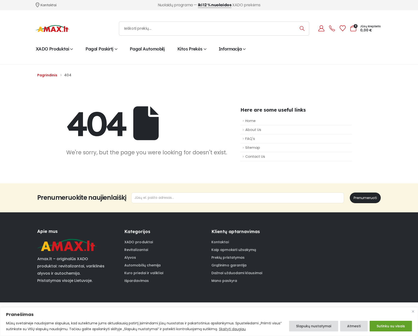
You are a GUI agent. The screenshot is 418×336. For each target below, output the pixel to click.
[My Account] (321, 28)
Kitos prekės (189, 49)
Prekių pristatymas (228, 257)
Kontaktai (220, 242)
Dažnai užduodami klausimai (236, 273)
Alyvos (130, 257)
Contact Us (255, 156)
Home (250, 120)
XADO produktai (52, 49)
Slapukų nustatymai (313, 326)
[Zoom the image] (67, 241)
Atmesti (354, 326)
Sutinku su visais (391, 326)
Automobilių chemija (142, 265)
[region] (209, 321)
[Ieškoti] (302, 28)
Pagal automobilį (147, 49)
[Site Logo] (52, 28)
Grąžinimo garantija (228, 265)
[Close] (413, 311)
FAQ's (250, 138)
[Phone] (332, 28)
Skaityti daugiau (232, 329)
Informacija (230, 49)
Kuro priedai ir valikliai (143, 273)
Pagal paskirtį (99, 49)
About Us (253, 129)
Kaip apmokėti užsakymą (233, 249)
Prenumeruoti (365, 197)
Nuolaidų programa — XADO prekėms (209, 5)
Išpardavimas (136, 280)
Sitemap (252, 147)
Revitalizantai (136, 249)
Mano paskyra (224, 280)
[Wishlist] (342, 28)
